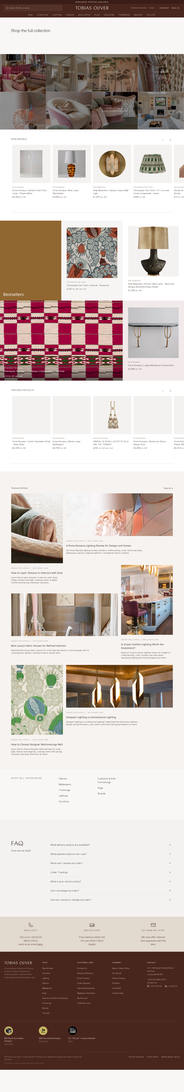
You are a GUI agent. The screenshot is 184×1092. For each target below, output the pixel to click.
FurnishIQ (116, 988)
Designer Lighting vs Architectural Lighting (91, 717)
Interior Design (138, 8)
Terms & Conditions (136, 1057)
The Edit (151, 14)
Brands (138, 14)
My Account (82, 998)
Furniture (42, 14)
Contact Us (82, 968)
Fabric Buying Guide (86, 988)
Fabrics (70, 14)
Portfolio (116, 983)
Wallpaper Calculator (86, 993)
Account (164, 8)
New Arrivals (47, 968)
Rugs (97, 14)
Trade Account (83, 1003)
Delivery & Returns (85, 973)
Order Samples (83, 983)
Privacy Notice (152, 1057)
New (30, 14)
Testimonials (117, 993)
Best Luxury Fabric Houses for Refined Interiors (38, 645)
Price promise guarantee (92, 4)
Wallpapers (47, 988)
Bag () (176, 8)
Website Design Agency (170, 1057)
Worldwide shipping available (92, 2)
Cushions (109, 14)
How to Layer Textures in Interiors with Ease (37, 572)
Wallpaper (84, 14)
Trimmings (124, 14)
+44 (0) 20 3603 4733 (32, 938)
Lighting (57, 14)
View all (167, 488)
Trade (152, 8)
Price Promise (83, 978)
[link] (31, 172)
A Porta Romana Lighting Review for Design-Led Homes (98, 545)
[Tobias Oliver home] (92, 8)
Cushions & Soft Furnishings (55, 998)
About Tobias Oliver (120, 968)
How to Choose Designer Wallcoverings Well (37, 744)
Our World (116, 973)
